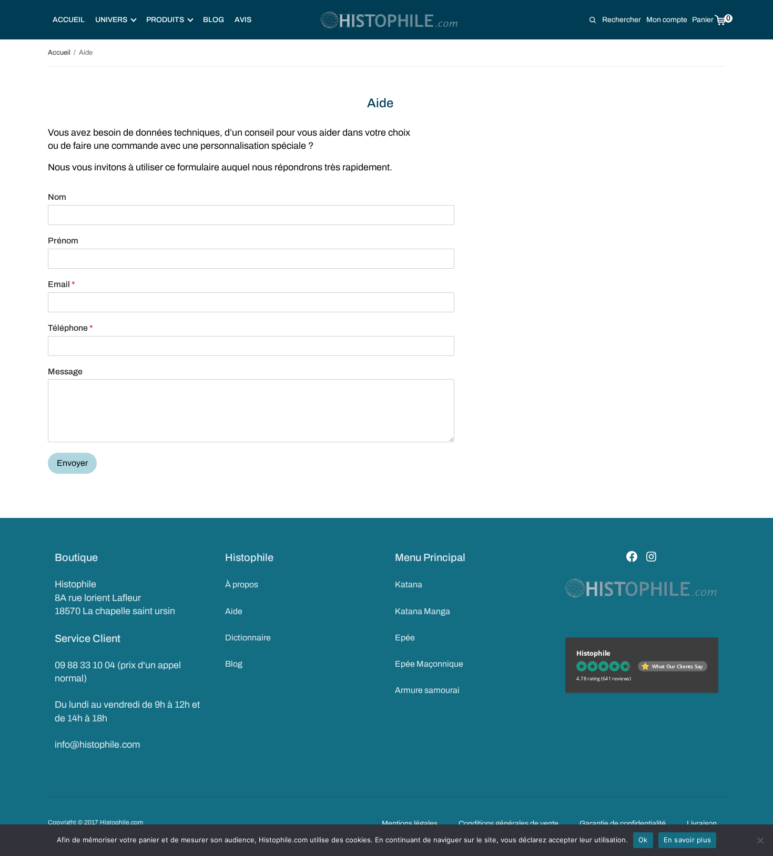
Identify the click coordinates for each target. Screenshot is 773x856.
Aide (233, 611)
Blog (213, 20)
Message (65, 371)
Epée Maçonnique (429, 663)
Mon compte (666, 20)
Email (61, 284)
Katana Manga (422, 611)
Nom (57, 196)
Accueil (69, 20)
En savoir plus (687, 839)
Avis (243, 20)
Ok (643, 839)
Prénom (63, 240)
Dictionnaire (248, 637)
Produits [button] (165, 20)
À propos (241, 584)
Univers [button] (111, 20)
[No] (760, 840)
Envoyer (72, 462)
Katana (408, 584)
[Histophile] (390, 19)
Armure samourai (427, 690)
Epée (405, 637)
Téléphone (70, 327)
